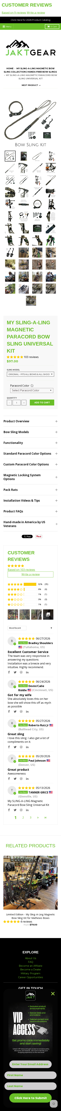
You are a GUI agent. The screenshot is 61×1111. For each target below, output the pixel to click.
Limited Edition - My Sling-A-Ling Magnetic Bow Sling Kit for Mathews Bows (30, 916)
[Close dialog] (52, 993)
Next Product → (31, 85)
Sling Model (13, 370)
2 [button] (23, 817)
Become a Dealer (30, 969)
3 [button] (30, 817)
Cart (53, 26)
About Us (30, 958)
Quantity (12, 398)
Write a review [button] (31, 574)
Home (9, 68)
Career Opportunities (30, 977)
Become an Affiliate (30, 965)
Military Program (30, 973)
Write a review (36, 12)
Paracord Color (19, 385)
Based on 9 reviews (14, 12)
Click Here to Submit (30, 1098)
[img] (26, 638)
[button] (15, 357)
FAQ (30, 961)
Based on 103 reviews (21, 569)
